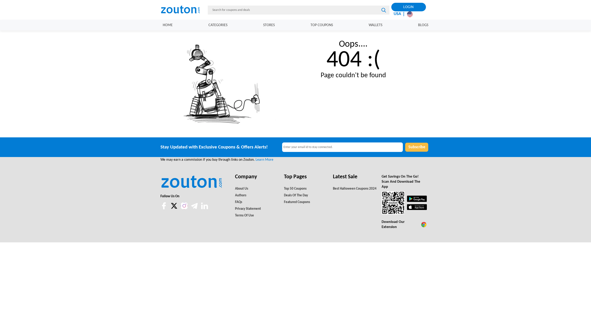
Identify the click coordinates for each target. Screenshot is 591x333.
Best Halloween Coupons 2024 (355, 189)
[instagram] (184, 205)
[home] (183, 10)
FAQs (238, 202)
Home (168, 25)
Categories (217, 25)
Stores (269, 25)
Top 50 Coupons (295, 189)
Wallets (375, 25)
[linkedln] (204, 208)
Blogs (423, 25)
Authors (240, 195)
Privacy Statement (248, 209)
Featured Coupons (297, 202)
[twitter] (174, 208)
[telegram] (195, 208)
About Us (241, 189)
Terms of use (244, 215)
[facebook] (164, 208)
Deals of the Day (296, 195)
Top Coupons (322, 25)
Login (408, 7)
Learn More (264, 160)
